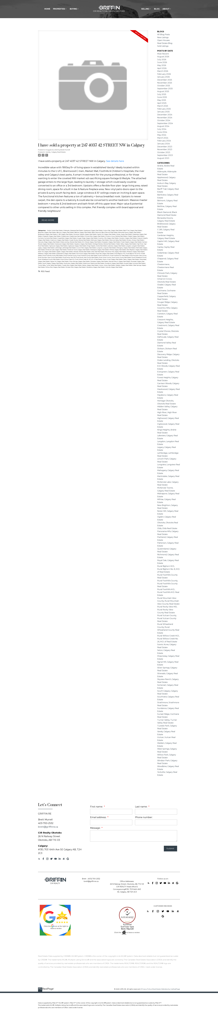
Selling (145, 9)
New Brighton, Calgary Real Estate (137, 250)
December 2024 (164, 115)
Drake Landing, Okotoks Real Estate (71, 242)
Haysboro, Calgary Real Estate (83, 244)
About (166, 9)
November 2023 (164, 149)
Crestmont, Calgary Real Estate (59, 240)
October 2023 (163, 152)
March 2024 (162, 138)
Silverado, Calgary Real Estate (99, 261)
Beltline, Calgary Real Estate (83, 232)
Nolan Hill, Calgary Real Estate (47, 251)
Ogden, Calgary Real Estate (65, 251)
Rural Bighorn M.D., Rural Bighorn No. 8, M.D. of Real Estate (168, 569)
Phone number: (143, 817)
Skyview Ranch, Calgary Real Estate (119, 261)
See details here (115, 161)
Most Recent (163, 54)
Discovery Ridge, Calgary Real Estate (49, 242)
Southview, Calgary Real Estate (73, 263)
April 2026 (161, 68)
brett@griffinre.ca (48, 826)
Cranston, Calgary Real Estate (128, 238)
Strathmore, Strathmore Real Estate (93, 263)
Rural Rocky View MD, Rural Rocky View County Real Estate (80, 257)
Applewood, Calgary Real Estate (93, 230)
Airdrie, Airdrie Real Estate (55, 230)
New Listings (162, 37)
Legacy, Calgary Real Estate (46, 248)
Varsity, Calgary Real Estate (56, 152)
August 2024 (163, 126)
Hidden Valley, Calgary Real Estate (126, 244)
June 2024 (162, 132)
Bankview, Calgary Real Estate (47, 232)
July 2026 (161, 59)
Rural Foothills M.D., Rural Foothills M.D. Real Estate (113, 255)
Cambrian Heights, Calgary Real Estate (85, 234)
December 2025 (164, 80)
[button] (39, 859)
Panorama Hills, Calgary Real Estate (115, 251)
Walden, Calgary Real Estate (124, 265)
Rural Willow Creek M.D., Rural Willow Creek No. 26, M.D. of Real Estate (81, 259)
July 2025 (161, 94)
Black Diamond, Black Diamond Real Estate (105, 232)
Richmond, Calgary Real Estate (86, 253)
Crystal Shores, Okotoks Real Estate (79, 240)
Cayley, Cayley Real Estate (124, 234)
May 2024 (161, 135)
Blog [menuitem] (157, 9)
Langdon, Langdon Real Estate (135, 246)
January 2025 (163, 112)
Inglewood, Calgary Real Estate (77, 246)
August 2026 (163, 57)
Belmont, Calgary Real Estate (65, 232)
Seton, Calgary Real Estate (131, 259)
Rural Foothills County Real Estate (53, 255)
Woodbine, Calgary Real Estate (96, 267)
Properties (59, 9)
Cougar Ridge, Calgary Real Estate (87, 238)
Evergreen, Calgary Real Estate (111, 242)
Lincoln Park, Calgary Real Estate (86, 248)
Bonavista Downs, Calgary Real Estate (129, 232)
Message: (95, 828)
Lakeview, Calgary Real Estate (116, 246)
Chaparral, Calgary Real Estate (52, 236)
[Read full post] (93, 86)
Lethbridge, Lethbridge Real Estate (65, 248)
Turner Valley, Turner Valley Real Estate (49, 265)
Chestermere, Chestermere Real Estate (72, 236)
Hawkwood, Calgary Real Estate (64, 244)
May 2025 (161, 100)
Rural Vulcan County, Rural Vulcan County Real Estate (115, 257)
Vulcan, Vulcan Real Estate (107, 265)
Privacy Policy (146, 989)
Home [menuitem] (47, 9)
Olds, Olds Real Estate (97, 251)
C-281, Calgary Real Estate (65, 234)
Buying (73, 9)
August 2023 (163, 158)
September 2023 (165, 155)
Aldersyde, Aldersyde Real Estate (73, 230)
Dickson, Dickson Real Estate (135, 240)
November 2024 (164, 118)
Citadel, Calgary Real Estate (136, 236)
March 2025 (162, 106)
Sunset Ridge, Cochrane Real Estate (134, 263)
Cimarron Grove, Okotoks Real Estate (116, 236)
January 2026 (163, 77)
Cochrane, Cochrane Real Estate (47, 238)
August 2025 (163, 91)
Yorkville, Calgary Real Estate (113, 267)
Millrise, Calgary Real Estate (118, 250)
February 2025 (164, 109)
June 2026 (162, 62)
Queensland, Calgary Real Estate (66, 253)
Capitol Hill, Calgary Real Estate (106, 234)
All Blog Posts (163, 34)
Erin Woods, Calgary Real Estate (91, 242)
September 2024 (165, 123)
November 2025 (164, 83)
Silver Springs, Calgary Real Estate (79, 261)
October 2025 (163, 86)
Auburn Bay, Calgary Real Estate (113, 230)
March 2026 (162, 71)
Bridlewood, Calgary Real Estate (47, 234)
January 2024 (163, 144)
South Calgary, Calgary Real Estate (53, 263)
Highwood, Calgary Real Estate (58, 246)
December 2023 (164, 147)
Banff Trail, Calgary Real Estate (132, 230)
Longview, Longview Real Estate (106, 248)
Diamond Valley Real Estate (118, 240)
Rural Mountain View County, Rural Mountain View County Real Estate (168, 601)
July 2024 (161, 129)
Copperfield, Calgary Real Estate (67, 238)
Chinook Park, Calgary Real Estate (95, 236)
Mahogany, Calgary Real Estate (126, 248)
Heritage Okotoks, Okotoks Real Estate (104, 244)
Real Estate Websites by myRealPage (166, 989)
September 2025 (165, 89)
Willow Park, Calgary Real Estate (55, 267)
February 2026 (164, 74)
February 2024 (164, 141)
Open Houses (163, 40)
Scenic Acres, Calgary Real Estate (113, 259)
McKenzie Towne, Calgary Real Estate (78, 250)
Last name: (141, 806)
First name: (96, 806)
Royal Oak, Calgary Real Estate (105, 253)
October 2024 (163, 120)
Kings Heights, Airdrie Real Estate (97, 246)
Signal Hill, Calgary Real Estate (59, 261)
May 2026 (161, 65)
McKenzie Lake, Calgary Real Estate (56, 250)
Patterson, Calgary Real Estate (47, 253)
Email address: (98, 817)
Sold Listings (162, 46)
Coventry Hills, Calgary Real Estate (108, 238)
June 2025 (162, 97)
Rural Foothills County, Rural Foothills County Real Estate (81, 255)
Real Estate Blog (164, 43)
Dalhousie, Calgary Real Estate (100, 240)
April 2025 (161, 103)
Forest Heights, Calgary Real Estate (131, 242)
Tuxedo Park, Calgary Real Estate (72, 265)
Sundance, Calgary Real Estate (114, 263)
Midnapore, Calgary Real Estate (99, 250)
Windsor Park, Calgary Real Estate (76, 267)
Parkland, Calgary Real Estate (135, 251)
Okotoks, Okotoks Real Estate (82, 251)
